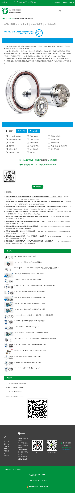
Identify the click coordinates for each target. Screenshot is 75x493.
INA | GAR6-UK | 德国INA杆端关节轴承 (25, 256)
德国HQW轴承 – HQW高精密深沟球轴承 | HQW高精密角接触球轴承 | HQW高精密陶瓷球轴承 (34, 201)
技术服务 (6, 448)
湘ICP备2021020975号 (40, 481)
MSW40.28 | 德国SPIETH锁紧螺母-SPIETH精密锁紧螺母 (30, 291)
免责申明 (6, 455)
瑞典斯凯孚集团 (22, 456)
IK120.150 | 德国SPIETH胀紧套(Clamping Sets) (27, 356)
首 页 (6, 442)
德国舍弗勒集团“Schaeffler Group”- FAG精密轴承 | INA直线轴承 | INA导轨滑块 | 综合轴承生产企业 (36, 206)
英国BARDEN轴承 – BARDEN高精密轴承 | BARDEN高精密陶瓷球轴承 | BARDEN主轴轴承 (34, 196)
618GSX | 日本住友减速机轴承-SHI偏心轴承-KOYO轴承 (30, 297)
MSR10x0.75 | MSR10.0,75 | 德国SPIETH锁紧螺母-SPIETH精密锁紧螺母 (34, 285)
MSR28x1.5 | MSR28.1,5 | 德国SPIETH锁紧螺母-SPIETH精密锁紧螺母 (33, 315)
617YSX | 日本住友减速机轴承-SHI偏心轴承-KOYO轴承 (29, 309)
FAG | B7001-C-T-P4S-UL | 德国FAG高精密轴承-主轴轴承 (30, 350)
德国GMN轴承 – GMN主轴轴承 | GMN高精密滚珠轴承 (22, 221)
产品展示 (6, 446)
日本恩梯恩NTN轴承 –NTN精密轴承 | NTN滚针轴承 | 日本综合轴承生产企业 (29, 211)
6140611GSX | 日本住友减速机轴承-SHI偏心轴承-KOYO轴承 (31, 333)
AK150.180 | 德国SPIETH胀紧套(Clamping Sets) (27, 280)
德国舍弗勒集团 (22, 459)
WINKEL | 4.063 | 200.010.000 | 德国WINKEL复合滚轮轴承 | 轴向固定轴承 (35, 338)
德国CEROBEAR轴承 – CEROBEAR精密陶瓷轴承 (20, 231)
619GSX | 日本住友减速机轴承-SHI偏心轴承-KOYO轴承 (30, 274)
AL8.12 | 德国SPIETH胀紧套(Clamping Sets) (26, 327)
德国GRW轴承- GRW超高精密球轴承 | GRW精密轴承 (22, 226)
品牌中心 (6, 444)
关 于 (6, 453)
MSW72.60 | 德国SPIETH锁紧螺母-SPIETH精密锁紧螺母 (30, 321)
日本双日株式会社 (23, 443)
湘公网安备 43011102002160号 (38, 486)
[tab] (9, 131)
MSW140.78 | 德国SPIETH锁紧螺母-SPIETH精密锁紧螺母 (30, 344)
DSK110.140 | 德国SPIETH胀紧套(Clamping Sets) (28, 368)
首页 (5, 18)
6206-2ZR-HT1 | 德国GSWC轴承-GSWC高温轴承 (28, 262)
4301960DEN (42, 475)
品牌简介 (11, 18)
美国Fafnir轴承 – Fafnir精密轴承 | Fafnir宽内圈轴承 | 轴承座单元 (26, 236)
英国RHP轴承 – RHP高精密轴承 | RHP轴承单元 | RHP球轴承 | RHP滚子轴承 (29, 241)
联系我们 (6, 451)
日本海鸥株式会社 (23, 450)
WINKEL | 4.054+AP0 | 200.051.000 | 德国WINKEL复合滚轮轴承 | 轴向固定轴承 (36, 268)
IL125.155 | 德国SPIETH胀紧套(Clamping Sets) (27, 362)
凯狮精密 (44, 160)
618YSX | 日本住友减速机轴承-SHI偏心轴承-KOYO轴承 (29, 303)
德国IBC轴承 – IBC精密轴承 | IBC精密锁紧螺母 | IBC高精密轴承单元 (27, 216)
